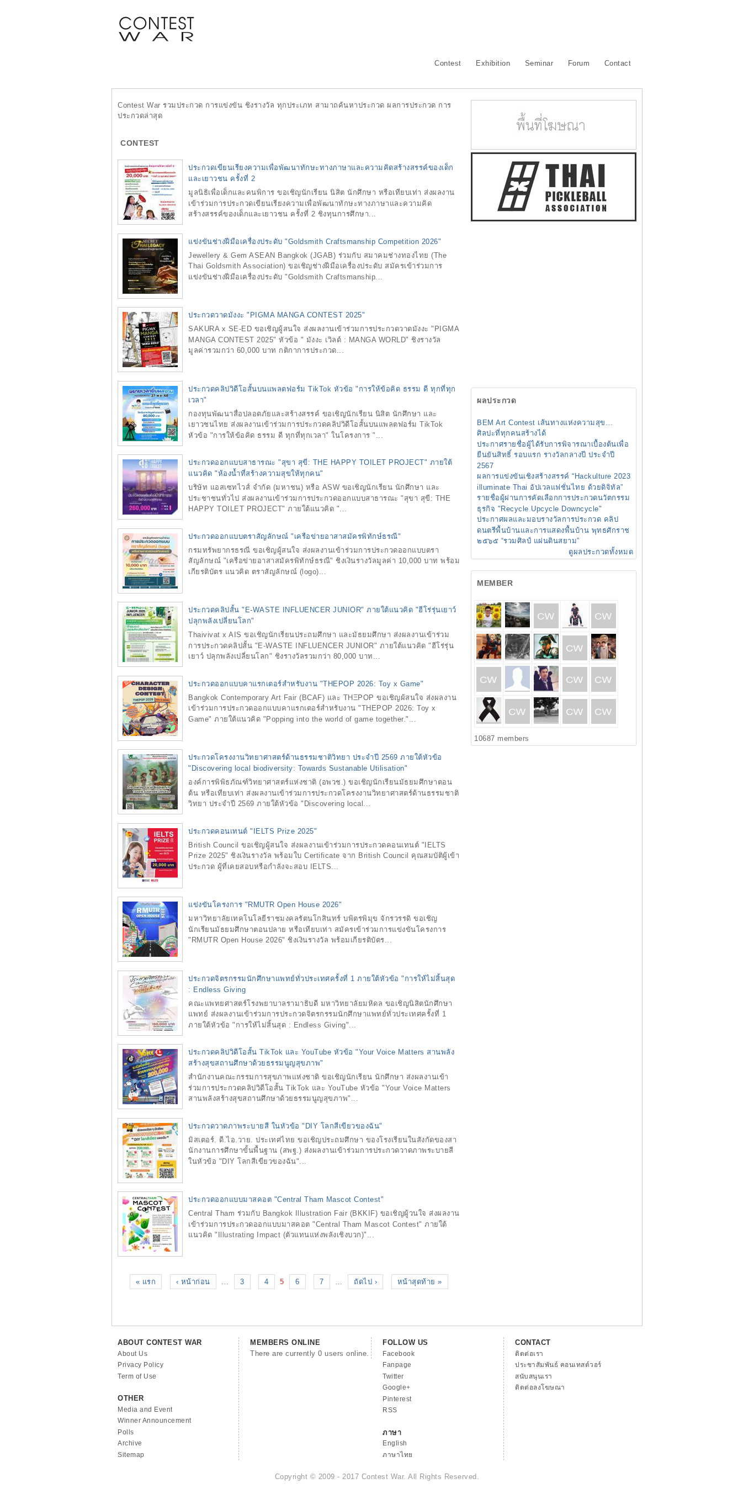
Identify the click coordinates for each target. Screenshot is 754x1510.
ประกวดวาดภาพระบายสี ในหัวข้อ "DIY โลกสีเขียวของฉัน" (285, 1126)
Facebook (399, 1354)
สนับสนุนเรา (534, 1376)
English (395, 1443)
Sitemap (131, 1455)
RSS (390, 1410)
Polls (126, 1432)
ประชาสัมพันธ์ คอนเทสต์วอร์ (558, 1365)
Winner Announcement (155, 1420)
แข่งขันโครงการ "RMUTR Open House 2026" (265, 904)
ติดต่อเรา (529, 1354)
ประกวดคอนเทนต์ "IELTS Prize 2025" (252, 831)
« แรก (146, 1282)
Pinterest (397, 1399)
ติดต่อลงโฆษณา (540, 1387)
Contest (447, 63)
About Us (132, 1354)
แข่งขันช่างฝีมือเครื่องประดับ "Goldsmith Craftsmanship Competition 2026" (314, 241)
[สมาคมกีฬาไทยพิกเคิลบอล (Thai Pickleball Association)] (553, 219)
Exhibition (493, 63)
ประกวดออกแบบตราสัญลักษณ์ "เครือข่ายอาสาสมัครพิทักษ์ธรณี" (294, 536)
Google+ (397, 1387)
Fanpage (397, 1365)
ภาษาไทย (398, 1455)
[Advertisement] (435, 25)
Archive (130, 1443)
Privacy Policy (140, 1365)
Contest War (156, 22)
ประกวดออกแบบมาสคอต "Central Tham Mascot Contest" (286, 1199)
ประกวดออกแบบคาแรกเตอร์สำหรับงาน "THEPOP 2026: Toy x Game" (305, 684)
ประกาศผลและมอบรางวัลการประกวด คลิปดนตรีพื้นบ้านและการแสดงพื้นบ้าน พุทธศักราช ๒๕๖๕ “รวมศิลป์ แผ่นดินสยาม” (553, 530)
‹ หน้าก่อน (193, 1282)
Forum (579, 63)
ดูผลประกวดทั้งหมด (601, 552)
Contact (617, 63)
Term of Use (137, 1376)
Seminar (539, 63)
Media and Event (145, 1409)
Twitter (393, 1376)
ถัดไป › (365, 1282)
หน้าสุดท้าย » (419, 1282)
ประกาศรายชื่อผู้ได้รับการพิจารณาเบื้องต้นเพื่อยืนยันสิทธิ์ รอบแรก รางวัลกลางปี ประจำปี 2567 (553, 455)
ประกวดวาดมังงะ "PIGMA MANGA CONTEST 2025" (276, 315)
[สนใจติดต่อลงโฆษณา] (553, 147)
